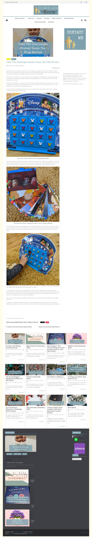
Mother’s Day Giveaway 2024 (76, 347)
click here (22, 318)
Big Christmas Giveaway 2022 (36, 408)
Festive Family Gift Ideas (33, 378)
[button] (25, 18)
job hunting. (80, 83)
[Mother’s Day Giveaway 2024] (17, 518)
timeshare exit (81, 78)
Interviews (51, 22)
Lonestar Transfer (70, 79)
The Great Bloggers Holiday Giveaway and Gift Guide (14, 378)
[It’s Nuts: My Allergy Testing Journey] (20, 443)
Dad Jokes (39, 18)
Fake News (47, 18)
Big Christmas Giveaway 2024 (36, 347)
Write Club (31, 18)
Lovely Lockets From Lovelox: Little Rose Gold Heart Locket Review (54, 410)
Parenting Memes (69, 18)
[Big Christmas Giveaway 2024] (17, 477)
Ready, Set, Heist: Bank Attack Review (49, 327)
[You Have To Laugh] (6, 20)
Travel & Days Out (57, 18)
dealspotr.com (80, 442)
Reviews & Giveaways (40, 22)
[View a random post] (85, 20)
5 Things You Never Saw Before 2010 (77, 378)
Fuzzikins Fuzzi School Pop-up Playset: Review (19, 327)
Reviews (8, 59)
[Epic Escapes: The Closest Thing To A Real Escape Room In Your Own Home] (17, 498)
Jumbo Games (55, 84)
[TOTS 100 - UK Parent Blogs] (78, 435)
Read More (21, 359)
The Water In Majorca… (56, 377)
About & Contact (19, 18)
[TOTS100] (75, 436)
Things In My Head (17, 454)
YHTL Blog (14, 59)
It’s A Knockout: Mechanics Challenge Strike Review (14, 409)
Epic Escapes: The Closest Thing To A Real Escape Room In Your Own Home (56, 348)
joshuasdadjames (20, 65)
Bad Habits (72, 407)
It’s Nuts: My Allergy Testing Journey (13, 347)
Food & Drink (9, 454)
